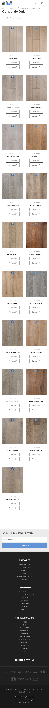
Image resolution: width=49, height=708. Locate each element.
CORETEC (24, 622)
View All (24, 652)
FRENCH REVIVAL (36, 402)
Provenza (24, 634)
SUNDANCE (36, 59)
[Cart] (41, 3)
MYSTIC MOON (36, 304)
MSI (24, 625)
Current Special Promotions (24, 595)
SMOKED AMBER (36, 255)
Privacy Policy (24, 564)
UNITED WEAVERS (24, 637)
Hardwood (24, 604)
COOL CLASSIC (13, 451)
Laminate (24, 601)
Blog (24, 573)
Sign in (20, 576)
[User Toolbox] (37, 3)
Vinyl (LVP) (24, 598)
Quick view (13, 63)
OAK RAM (36, 157)
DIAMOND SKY (13, 157)
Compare (12, 67)
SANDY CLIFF (36, 108)
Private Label (24, 628)
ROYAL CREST (12, 304)
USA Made (24, 649)
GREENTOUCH (24, 631)
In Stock (24, 609)
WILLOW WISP (13, 206)
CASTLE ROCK (36, 451)
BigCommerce (28, 697)
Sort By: (6, 18)
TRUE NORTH (12, 59)
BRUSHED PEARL (12, 500)
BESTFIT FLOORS (24, 592)
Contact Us (24, 570)
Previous (3, 704)
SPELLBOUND (12, 255)
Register (28, 576)
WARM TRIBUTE (36, 206)
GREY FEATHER (13, 108)
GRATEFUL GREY (12, 402)
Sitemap (24, 579)
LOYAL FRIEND (36, 353)
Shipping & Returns (24, 567)
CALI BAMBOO (24, 646)
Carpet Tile (24, 606)
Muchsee (24, 643)
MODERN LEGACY (13, 353)
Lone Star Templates (29, 700)
